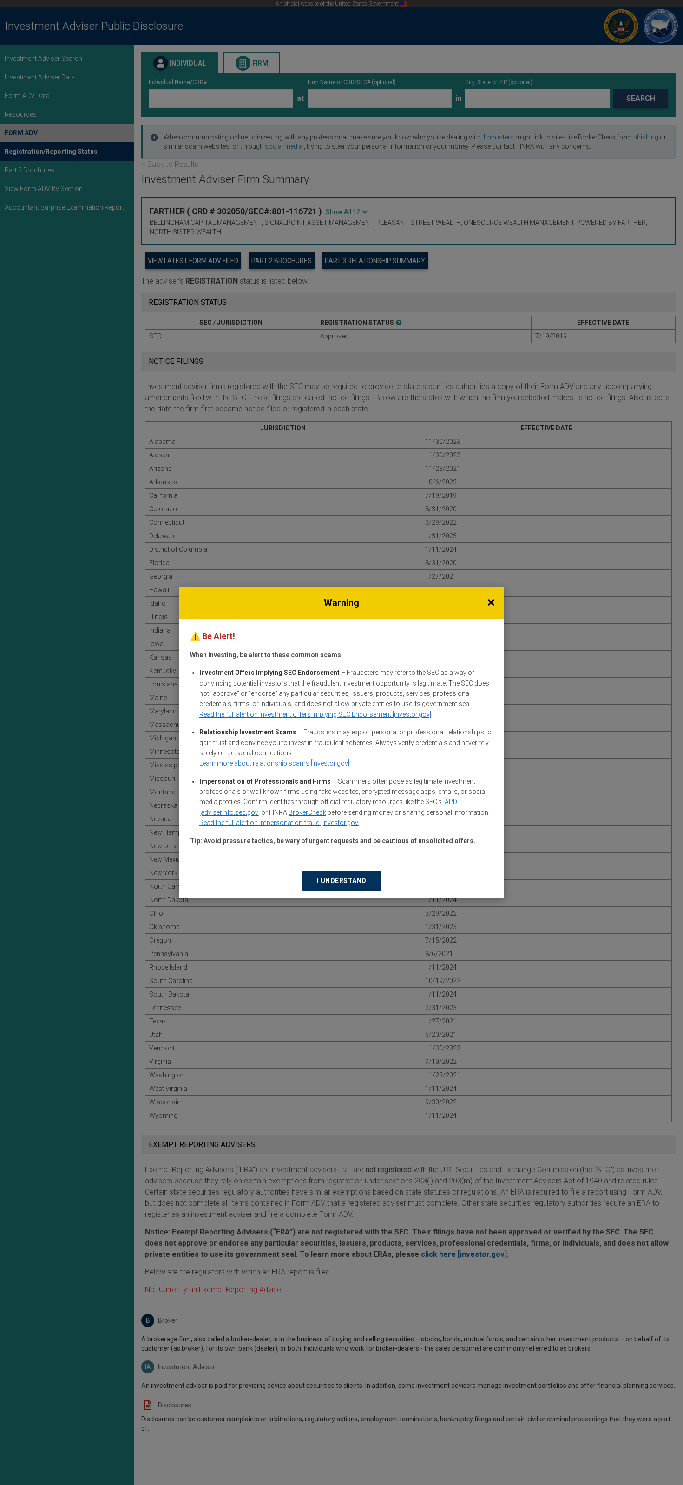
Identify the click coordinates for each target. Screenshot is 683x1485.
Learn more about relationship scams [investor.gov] (274, 763)
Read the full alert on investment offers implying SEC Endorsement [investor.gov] (315, 714)
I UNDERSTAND (342, 880)
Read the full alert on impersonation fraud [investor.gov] (279, 822)
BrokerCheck (307, 812)
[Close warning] (491, 603)
